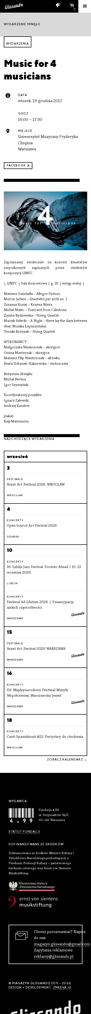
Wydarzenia (17, 43)
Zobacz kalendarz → (67, 759)
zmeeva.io (62, 987)
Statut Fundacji (24, 831)
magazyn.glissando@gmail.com (62, 944)
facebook (16, 165)
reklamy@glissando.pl (54, 957)
